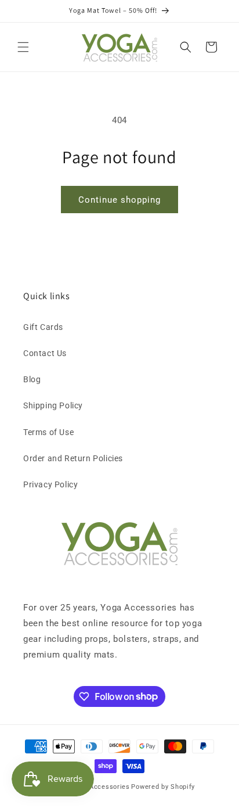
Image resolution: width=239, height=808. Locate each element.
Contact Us (45, 353)
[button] (23, 47)
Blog (32, 379)
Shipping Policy (53, 405)
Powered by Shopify (163, 787)
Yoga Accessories (100, 787)
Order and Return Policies (73, 458)
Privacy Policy (50, 484)
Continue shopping (119, 200)
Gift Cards (43, 327)
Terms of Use (48, 432)
